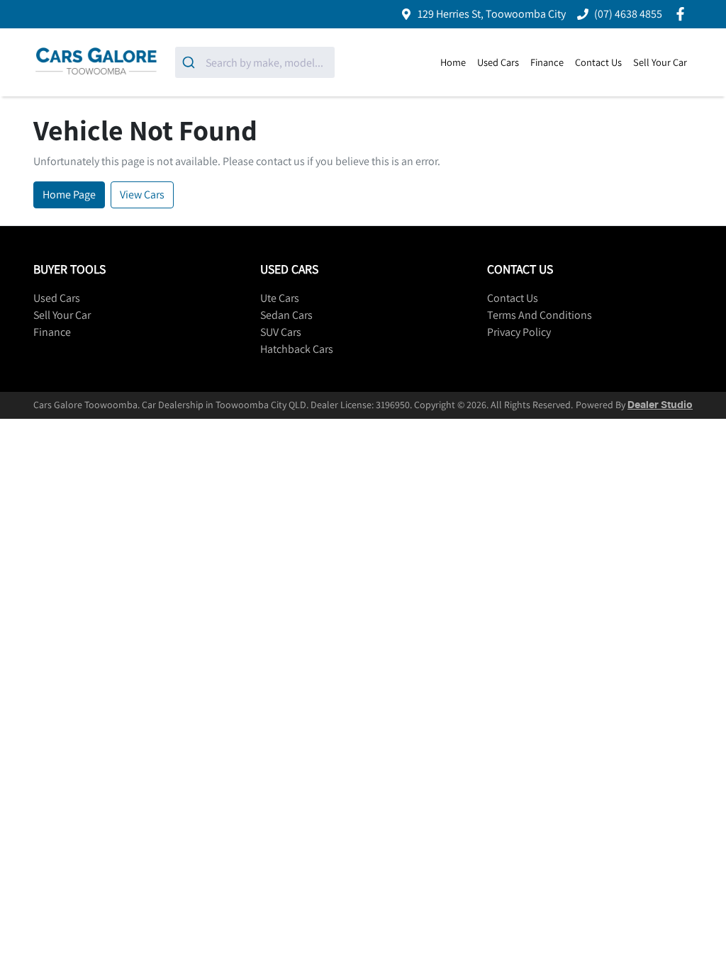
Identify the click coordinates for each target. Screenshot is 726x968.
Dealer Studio (660, 405)
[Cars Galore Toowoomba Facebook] (683, 14)
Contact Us (598, 62)
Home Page (69, 194)
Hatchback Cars (296, 349)
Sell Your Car (660, 62)
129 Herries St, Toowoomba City (492, 13)
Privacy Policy (519, 332)
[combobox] (255, 62)
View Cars (142, 194)
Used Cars (498, 62)
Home (453, 62)
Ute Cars (279, 298)
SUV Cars (280, 332)
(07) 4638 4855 (628, 13)
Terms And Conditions (539, 315)
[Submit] (190, 62)
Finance (547, 62)
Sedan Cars (286, 315)
